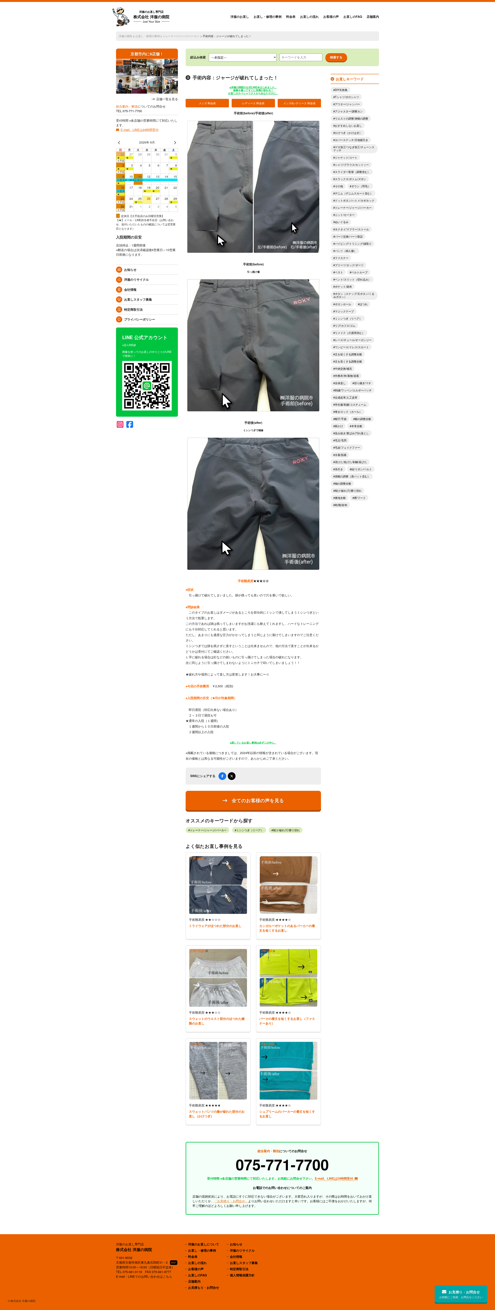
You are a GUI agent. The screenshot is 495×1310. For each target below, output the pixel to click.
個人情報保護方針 (242, 1275)
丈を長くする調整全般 (348, 361)
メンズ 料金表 (207, 103)
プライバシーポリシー (139, 319)
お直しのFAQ (352, 16)
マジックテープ (344, 311)
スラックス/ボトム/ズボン (350, 179)
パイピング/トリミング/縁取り (353, 243)
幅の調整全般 (363, 419)
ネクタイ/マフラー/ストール (352, 229)
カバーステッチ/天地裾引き (351, 140)
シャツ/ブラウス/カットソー (352, 165)
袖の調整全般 (343, 483)
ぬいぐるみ (341, 222)
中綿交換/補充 (343, 368)
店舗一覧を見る (167, 99)
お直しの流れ (309, 16)
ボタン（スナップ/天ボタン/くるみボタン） (353, 295)
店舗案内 (373, 16)
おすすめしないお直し (348, 125)
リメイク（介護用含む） (350, 333)
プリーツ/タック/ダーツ (349, 265)
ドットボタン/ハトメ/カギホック (354, 200)
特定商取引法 (133, 309)
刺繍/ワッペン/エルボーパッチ (353, 390)
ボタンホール (343, 304)
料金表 (290, 16)
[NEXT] (174, 142)
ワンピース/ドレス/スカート (352, 347)
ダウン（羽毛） (360, 186)
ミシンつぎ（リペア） (249, 830)
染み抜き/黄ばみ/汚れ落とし (352, 433)
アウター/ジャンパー (347, 104)
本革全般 (356, 426)
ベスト (339, 272)
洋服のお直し (239, 16)
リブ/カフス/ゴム (345, 326)
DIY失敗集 (341, 90)
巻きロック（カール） (348, 412)
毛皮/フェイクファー (347, 447)
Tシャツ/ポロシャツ (347, 97)
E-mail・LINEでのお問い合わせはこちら (144, 1276)
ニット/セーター (345, 215)
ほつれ (363, 304)
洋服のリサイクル (136, 279)
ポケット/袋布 (343, 286)
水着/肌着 (340, 455)
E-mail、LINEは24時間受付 (140, 129)
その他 (339, 186)
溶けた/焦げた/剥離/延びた (351, 462)
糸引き (339, 469)
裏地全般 (340, 498)
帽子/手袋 (340, 419)
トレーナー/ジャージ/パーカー (181, 36)
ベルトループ (359, 272)
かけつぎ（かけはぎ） (348, 133)
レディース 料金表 (253, 103)
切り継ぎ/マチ (362, 383)
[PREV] (119, 142)
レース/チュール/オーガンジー (353, 340)
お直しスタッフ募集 (138, 299)
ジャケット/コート (346, 157)
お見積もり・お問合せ (203, 1287)
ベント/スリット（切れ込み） (353, 279)
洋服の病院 (125, 36)
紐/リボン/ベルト (361, 469)
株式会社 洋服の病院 (151, 16)
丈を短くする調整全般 (348, 354)
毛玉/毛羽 (340, 440)
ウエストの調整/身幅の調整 (351, 118)
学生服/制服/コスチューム (350, 404)
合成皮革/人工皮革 (346, 397)
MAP (173, 1262)
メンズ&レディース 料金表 (299, 103)
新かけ (339, 426)
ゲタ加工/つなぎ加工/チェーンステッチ (353, 148)
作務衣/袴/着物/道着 (347, 376)
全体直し (340, 383)
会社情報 (130, 289)
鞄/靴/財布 (341, 505)
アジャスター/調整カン (349, 111)
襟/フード (360, 498)
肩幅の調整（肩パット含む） (352, 476)
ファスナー (341, 258)
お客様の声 (331, 16)
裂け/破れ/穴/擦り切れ (286, 830)
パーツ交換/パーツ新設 (349, 236)
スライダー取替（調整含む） (352, 172)
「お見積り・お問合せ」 (231, 1201)
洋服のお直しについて (203, 1244)
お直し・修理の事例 (268, 16)
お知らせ (130, 269)
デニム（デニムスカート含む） (354, 193)
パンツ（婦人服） (346, 251)
